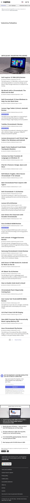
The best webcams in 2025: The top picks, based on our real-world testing (14, 432)
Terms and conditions (7, 469)
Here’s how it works (13, 10)
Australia (3, 451)
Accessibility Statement (7, 481)
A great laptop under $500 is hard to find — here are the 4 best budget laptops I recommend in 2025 (15, 421)
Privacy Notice (20, 390)
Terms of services (19, 389)
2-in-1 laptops (12, 5)
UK (7, 451)
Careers (3, 491)
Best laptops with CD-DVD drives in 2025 (14, 442)
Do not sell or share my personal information (12, 494)
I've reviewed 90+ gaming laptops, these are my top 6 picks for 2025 (15, 437)
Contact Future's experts (7, 472)
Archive (3, 488)
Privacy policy (5, 475)
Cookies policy (5, 478)
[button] (2, 2)
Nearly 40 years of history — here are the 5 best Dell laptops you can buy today (14, 427)
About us (4, 484)
